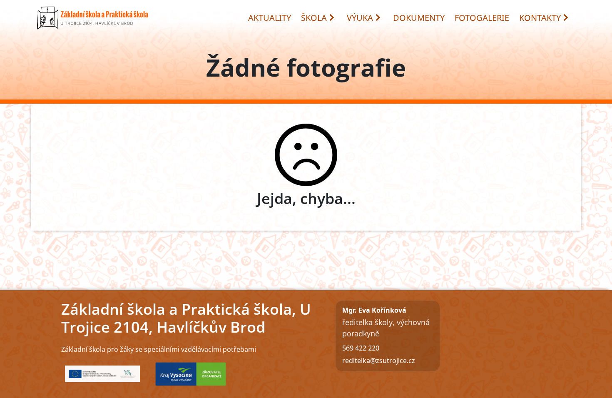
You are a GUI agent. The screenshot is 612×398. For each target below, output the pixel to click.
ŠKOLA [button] (314, 17)
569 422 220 (360, 348)
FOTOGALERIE (482, 17)
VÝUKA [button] (360, 17)
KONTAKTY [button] (540, 17)
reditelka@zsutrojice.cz (378, 360)
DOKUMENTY (419, 17)
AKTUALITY (269, 17)
